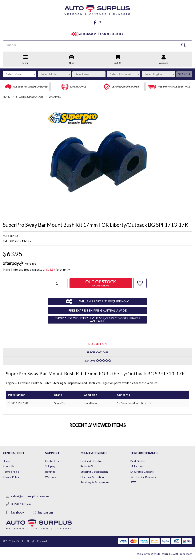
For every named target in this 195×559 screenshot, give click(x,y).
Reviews (90, 360)
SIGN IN (104, 34)
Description (97, 343)
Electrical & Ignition (92, 477)
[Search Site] (183, 44)
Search (184, 74)
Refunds (50, 471)
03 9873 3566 (21, 504)
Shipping (50, 466)
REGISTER (117, 34)
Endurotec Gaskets (142, 471)
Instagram (45, 512)
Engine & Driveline (91, 461)
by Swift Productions (164, 553)
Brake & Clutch (89, 466)
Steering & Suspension (94, 471)
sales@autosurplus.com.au (30, 496)
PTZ (133, 482)
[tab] (97, 344)
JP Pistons (136, 466)
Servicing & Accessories (95, 482)
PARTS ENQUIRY (87, 34)
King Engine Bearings (143, 477)
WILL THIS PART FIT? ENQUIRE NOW (104, 301)
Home (6, 461)
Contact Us (52, 461)
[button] (140, 283)
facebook (17, 512)
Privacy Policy (11, 477)
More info (30, 263)
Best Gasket (137, 461)
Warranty (50, 477)
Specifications (97, 352)
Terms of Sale (11, 471)
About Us (8, 466)
